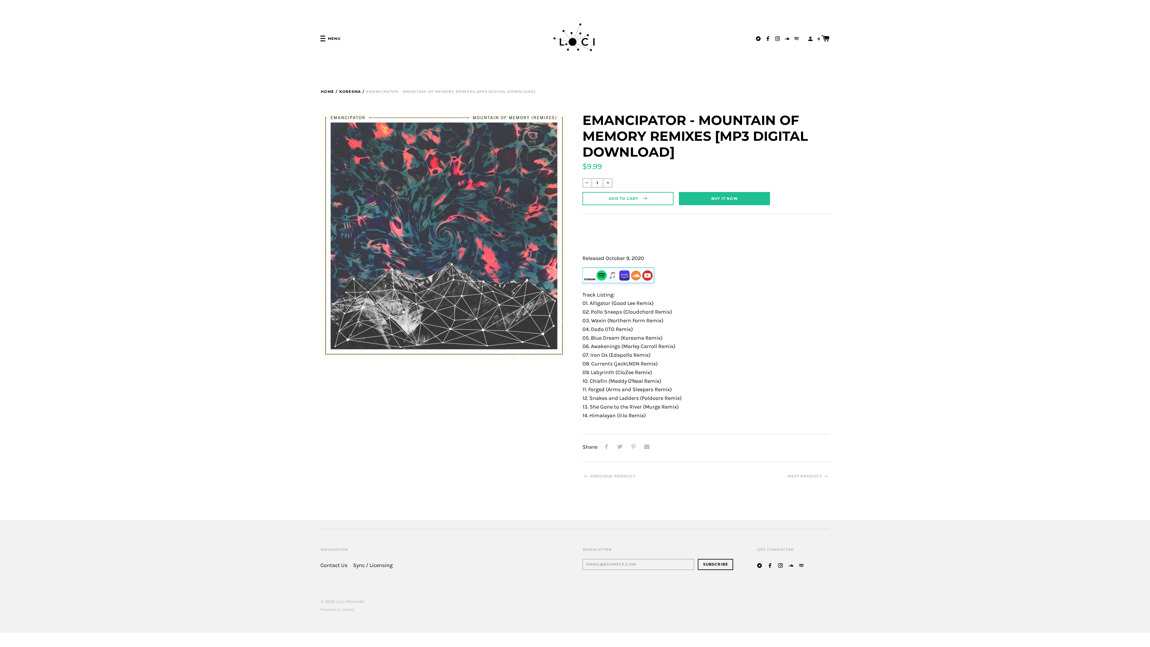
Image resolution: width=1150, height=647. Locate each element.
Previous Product (612, 476)
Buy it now (724, 198)
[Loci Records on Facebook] (767, 38)
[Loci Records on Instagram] (777, 38)
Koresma (350, 91)
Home (327, 91)
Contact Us (333, 565)
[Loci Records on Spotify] (796, 38)
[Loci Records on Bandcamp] (758, 38)
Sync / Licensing (373, 565)
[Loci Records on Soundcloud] (787, 38)
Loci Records (350, 601)
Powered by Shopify (337, 609)
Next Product (805, 476)
